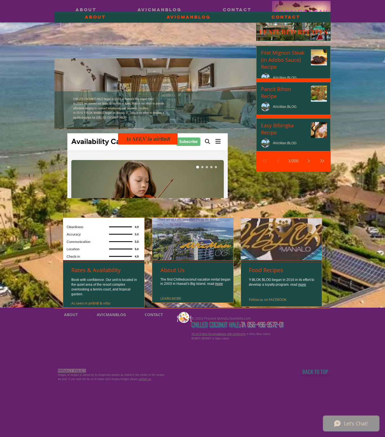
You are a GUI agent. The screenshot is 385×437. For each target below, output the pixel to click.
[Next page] (309, 161)
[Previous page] (278, 161)
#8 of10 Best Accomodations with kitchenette (218, 334)
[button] (84, 303)
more (219, 284)
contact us (145, 379)
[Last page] (322, 161)
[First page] (265, 161)
